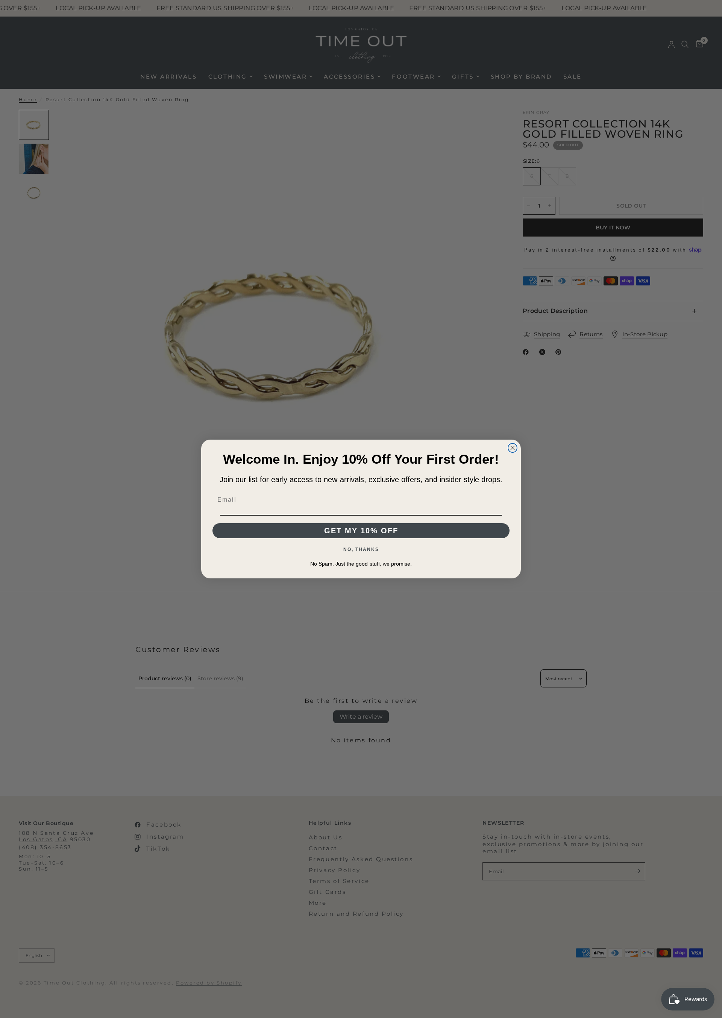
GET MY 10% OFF (361, 530)
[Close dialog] (512, 447)
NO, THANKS (361, 549)
